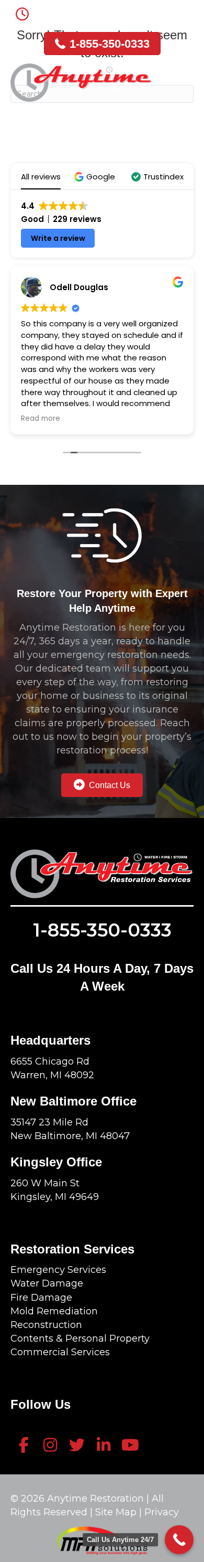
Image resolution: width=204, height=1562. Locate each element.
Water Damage (46, 1283)
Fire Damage (41, 1297)
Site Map (117, 1512)
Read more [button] (40, 418)
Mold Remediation (54, 1311)
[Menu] (184, 78)
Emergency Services (58, 1270)
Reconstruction (46, 1325)
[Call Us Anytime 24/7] (179, 1539)
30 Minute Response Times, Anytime (112, 11)
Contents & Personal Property (80, 1338)
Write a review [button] (58, 238)
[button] (95, 176)
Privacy (161, 1512)
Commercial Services (60, 1352)
